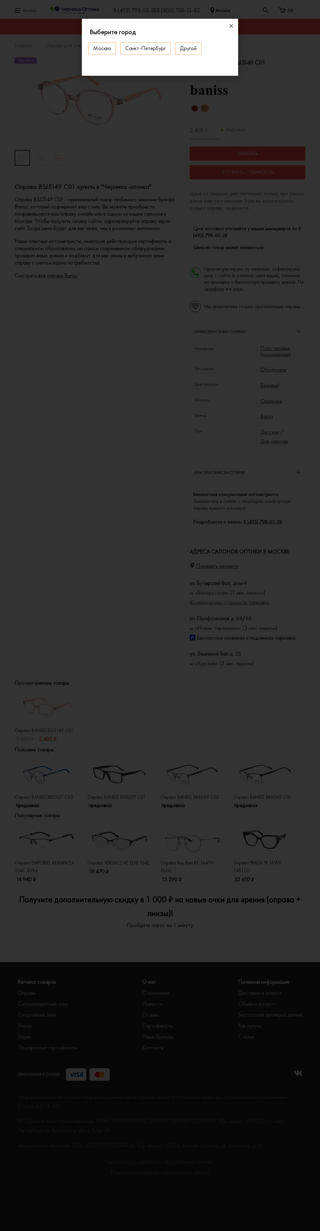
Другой (188, 48)
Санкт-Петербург (145, 48)
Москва (102, 48)
